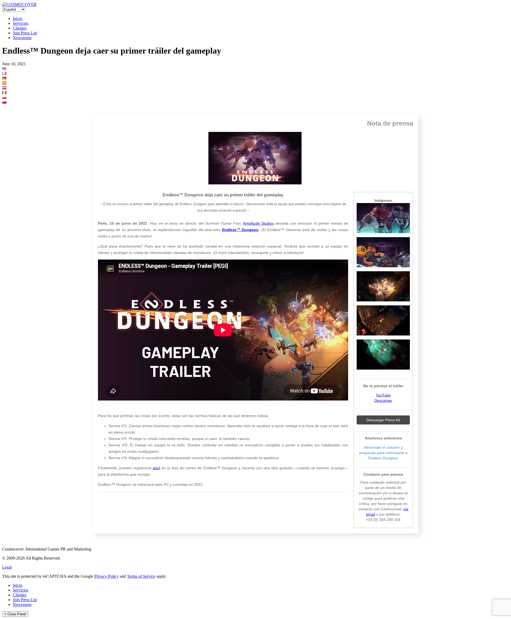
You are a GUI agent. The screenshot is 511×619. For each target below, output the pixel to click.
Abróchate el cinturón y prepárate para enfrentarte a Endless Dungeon (383, 452)
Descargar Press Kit (383, 420)
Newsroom (22, 37)
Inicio (17, 18)
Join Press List (25, 33)
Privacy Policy (106, 576)
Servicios (20, 23)
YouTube (383, 395)
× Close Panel (15, 614)
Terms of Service (141, 576)
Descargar (383, 400)
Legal (7, 567)
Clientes (19, 28)
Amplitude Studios (258, 223)
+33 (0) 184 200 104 (383, 519)
